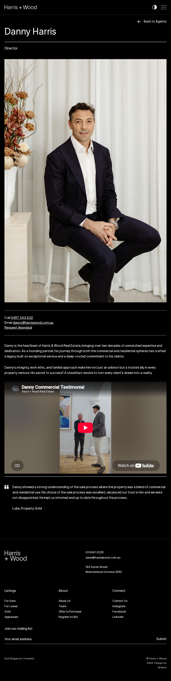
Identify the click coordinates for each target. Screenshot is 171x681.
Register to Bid (68, 612)
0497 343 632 (22, 318)
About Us (64, 595)
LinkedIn (118, 612)
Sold (7, 606)
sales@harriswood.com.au (103, 552)
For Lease (11, 601)
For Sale (10, 595)
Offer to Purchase (70, 606)
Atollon (162, 662)
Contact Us (119, 595)
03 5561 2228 (95, 547)
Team (62, 601)
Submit (161, 633)
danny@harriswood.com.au (33, 322)
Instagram (119, 601)
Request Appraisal (18, 327)
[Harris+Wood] (20, 7)
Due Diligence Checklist (19, 653)
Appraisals (11, 612)
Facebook (119, 606)
